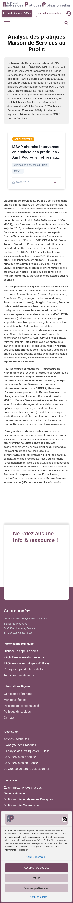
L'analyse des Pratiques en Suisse (27, 751)
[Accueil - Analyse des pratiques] (36, 4)
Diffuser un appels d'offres (21, 651)
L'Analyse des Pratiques (20, 745)
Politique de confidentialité (21, 705)
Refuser (36, 878)
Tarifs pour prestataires (19, 675)
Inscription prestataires (49, 13)
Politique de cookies (17, 711)
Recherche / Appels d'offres (17, 13)
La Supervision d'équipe (20, 757)
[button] (64, 819)
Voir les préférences (36, 888)
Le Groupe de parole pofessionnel (26, 768)
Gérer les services (35, 857)
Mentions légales (38, 897)
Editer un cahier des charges (23, 787)
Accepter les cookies (36, 867)
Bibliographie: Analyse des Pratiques (28, 799)
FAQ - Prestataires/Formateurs (24, 657)
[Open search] (66, 23)
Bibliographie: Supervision (21, 805)
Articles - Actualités (16, 739)
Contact (9, 717)
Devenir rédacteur (16, 793)
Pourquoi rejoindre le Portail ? (23, 669)
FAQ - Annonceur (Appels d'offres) (26, 663)
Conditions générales (18, 693)
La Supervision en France (21, 763)
